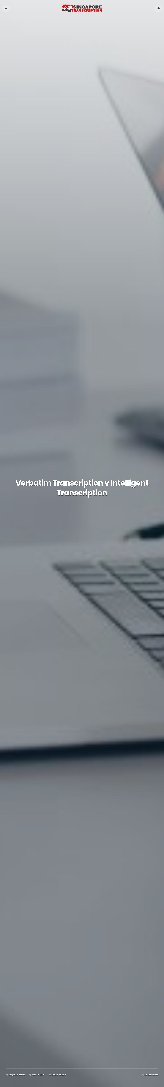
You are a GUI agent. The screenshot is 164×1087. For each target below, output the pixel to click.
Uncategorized (59, 1075)
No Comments (151, 1075)
